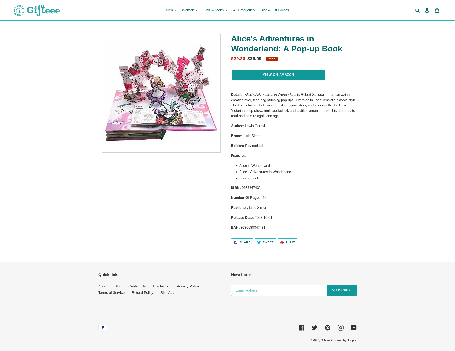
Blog (117, 286)
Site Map (167, 293)
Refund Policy (142, 293)
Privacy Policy (188, 286)
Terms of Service (111, 293)
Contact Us (137, 286)
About (102, 286)
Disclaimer (161, 286)
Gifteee (325, 340)
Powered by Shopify (344, 340)
